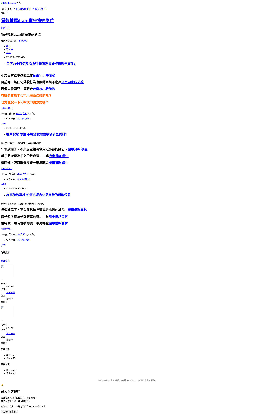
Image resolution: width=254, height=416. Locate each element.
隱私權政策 (142, 380)
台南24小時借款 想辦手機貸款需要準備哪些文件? (40, 63)
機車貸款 (5, 261)
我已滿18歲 (6, 412)
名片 (8, 52)
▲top (3, 123)
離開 (15, 412)
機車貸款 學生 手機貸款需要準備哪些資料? (36, 134)
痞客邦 (19, 113)
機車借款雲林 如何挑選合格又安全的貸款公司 (38, 195)
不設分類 (23, 41)
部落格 (9, 49)
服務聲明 (152, 380)
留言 (25, 113)
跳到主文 (5, 28)
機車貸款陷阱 (23, 119)
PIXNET (107, 380)
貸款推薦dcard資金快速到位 (27, 20)
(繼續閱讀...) (6, 108)
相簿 (8, 46)
